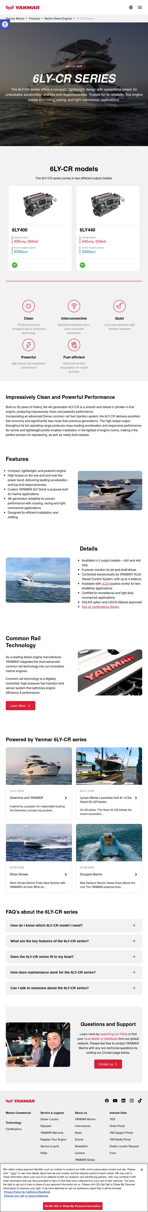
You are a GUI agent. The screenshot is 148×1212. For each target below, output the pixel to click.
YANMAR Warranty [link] (51, 1133)
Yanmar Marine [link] (15, 18)
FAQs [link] (43, 1153)
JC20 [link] (105, 583)
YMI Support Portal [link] (121, 1133)
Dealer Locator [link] (49, 1119)
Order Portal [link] (117, 1126)
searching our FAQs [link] (113, 1034)
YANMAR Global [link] (85, 1160)
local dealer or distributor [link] (101, 1038)
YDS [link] (112, 1119)
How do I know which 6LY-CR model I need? (46, 925)
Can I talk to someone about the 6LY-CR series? (49, 988)
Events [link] (79, 1139)
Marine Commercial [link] (18, 1113)
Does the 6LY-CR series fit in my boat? (42, 957)
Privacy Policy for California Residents (27, 1192)
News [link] (78, 1133)
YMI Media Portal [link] (120, 1139)
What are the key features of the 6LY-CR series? (49, 941)
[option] (40, 229)
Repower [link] (45, 1126)
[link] (5, 24)
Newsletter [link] (81, 1146)
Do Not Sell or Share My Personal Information (73, 1206)
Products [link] (34, 18)
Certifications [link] (14, 1129)
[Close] (142, 1169)
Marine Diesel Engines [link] (58, 18)
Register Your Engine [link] (53, 1139)
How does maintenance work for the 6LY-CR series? (53, 972)
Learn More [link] (18, 705)
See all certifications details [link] (100, 606)
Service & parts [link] (49, 1146)
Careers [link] (80, 1153)
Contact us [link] (105, 1064)
